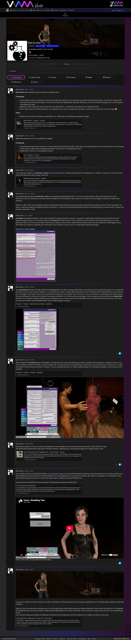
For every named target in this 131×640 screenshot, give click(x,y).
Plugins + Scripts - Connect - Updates (29, 372)
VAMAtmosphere (73, 296)
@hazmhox (36, 296)
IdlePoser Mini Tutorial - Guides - (35, 178)
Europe (50, 49)
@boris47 (61, 149)
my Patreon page (36, 602)
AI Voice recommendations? (26, 485)
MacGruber (20, 89)
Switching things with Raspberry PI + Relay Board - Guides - (45, 452)
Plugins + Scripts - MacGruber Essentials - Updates (34, 304)
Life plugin (54, 474)
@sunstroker (108, 218)
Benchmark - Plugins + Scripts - (35, 120)
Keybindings (89, 225)
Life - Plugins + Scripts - (32, 155)
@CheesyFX (42, 102)
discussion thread (58, 173)
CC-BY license (79, 196)
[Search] (123, 10)
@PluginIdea (66, 198)
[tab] (16, 77)
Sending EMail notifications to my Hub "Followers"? (34, 618)
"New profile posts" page (89, 610)
